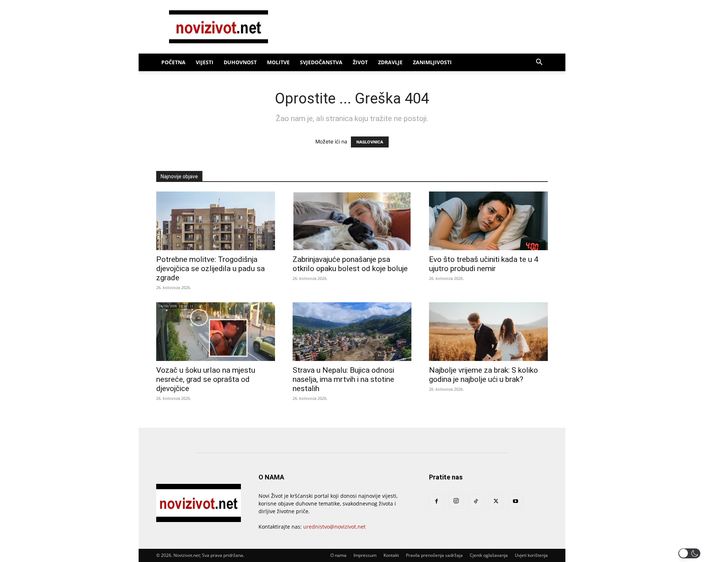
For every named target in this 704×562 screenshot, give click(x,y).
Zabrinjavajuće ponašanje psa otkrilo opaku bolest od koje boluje (350, 264)
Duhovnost (240, 62)
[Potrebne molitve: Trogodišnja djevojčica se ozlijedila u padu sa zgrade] (215, 220)
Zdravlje (390, 62)
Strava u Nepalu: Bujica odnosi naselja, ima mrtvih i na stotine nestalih (343, 379)
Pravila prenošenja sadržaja (434, 555)
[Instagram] (456, 501)
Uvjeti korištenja (531, 555)
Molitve (278, 62)
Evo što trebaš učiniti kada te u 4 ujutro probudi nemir (483, 264)
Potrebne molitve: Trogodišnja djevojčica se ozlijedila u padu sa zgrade (210, 268)
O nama (338, 555)
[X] (495, 501)
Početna (173, 62)
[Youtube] (515, 501)
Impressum (365, 555)
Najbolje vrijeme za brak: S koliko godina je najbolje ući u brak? (483, 375)
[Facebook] (436, 501)
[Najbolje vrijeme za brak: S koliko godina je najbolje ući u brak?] (488, 331)
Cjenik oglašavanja (489, 555)
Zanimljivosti (432, 62)
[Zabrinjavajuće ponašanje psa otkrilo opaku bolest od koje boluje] (352, 220)
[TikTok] (476, 501)
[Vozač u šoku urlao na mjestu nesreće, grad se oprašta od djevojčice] (215, 331)
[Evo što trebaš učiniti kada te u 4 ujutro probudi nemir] (488, 220)
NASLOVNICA (369, 142)
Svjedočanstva (321, 62)
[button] (539, 62)
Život (360, 62)
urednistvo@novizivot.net (334, 526)
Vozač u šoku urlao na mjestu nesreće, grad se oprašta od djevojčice (205, 379)
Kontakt (391, 555)
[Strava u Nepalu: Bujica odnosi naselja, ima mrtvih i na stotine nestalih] (352, 331)
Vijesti (204, 62)
